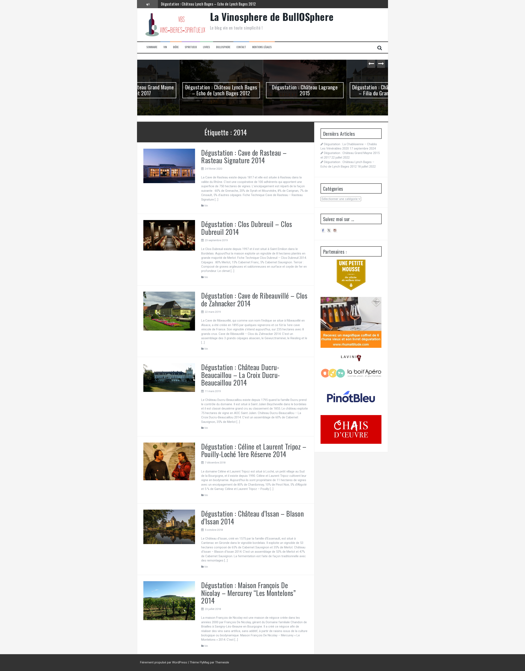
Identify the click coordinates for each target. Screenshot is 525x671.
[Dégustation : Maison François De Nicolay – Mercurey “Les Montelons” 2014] (169, 600)
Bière (176, 47)
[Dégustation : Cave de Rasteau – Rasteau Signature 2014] (169, 166)
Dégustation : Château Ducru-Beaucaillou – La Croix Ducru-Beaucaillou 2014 (240, 375)
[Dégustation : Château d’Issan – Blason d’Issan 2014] (169, 526)
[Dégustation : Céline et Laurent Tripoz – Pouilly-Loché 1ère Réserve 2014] (169, 461)
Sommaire (151, 47)
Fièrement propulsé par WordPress (164, 662)
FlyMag (204, 662)
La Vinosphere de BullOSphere (272, 16)
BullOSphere (223, 47)
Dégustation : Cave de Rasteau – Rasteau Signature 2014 (244, 156)
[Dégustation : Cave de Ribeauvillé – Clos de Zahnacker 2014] (169, 311)
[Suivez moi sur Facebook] (323, 230)
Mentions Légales (262, 47)
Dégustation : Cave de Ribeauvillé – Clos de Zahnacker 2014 (254, 299)
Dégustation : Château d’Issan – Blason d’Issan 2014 (252, 517)
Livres (206, 47)
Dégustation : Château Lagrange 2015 (189, 4)
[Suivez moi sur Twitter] (328, 230)
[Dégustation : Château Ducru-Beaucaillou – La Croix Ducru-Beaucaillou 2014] (169, 377)
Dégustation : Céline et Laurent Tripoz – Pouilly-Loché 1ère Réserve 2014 (253, 450)
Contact (241, 47)
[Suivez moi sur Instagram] (334, 230)
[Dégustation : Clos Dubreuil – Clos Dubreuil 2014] (169, 235)
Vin (165, 47)
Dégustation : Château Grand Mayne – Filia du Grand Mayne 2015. (346, 90)
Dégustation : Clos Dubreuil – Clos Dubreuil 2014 (246, 228)
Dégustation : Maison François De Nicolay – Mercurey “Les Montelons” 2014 (248, 593)
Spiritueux (191, 47)
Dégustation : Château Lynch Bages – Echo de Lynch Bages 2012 (179, 90)
